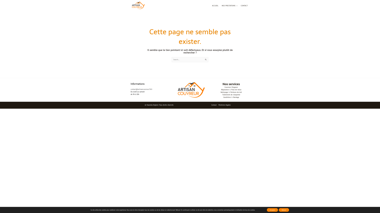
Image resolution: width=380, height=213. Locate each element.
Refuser (284, 210)
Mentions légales (224, 105)
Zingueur (234, 87)
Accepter (272, 210)
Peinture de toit (236, 92)
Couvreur (228, 87)
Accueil (215, 6)
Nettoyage (224, 92)
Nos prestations (228, 6)
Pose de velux (236, 90)
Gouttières (227, 97)
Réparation (225, 90)
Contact (244, 6)
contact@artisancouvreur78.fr (141, 89)
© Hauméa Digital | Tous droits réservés (159, 105)
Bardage (236, 97)
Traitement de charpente (231, 95)
